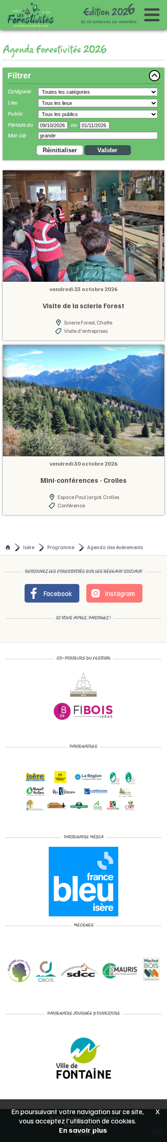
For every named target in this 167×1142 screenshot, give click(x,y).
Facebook (57, 593)
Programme (60, 547)
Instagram (119, 593)
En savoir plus (83, 1130)
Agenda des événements (115, 547)
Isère (28, 547)
